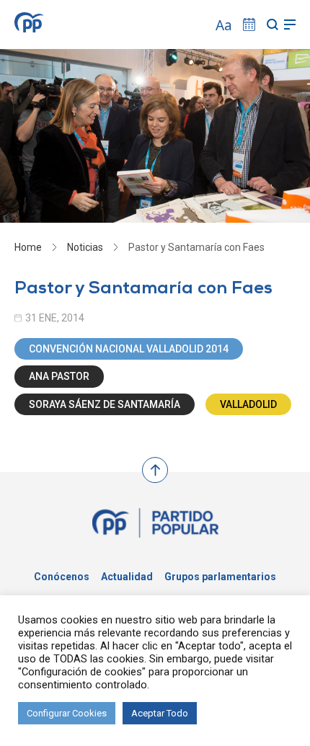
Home (28, 247)
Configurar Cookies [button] (67, 713)
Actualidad (127, 576)
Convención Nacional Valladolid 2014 (129, 349)
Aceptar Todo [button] (159, 713)
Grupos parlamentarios (220, 576)
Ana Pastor (59, 376)
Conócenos (61, 576)
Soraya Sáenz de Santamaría (104, 404)
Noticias (85, 247)
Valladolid (248, 404)
